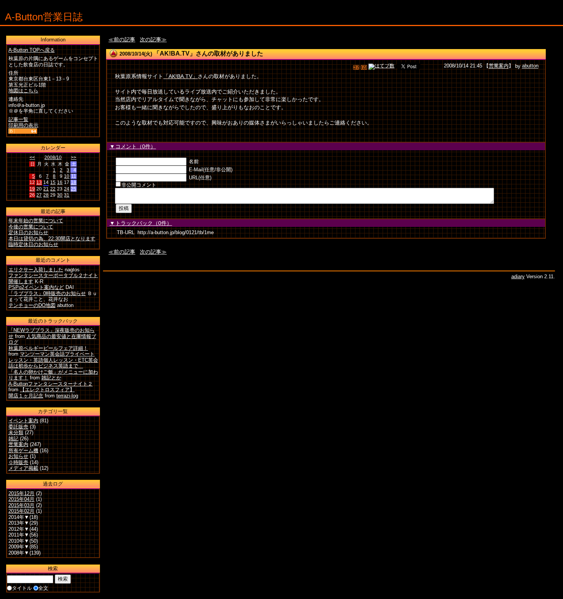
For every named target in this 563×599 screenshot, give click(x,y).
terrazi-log (67, 396)
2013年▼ (18, 523)
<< (32, 157)
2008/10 (53, 157)
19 (32, 189)
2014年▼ (18, 517)
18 (73, 182)
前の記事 (124, 39)
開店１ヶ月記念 (25, 396)
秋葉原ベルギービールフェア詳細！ (48, 348)
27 (39, 195)
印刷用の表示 (23, 125)
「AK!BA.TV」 (180, 76)
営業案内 (499, 66)
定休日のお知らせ (28, 232)
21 (46, 189)
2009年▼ (18, 547)
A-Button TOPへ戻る (31, 50)
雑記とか (51, 378)
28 (46, 195)
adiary (518, 276)
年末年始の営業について (35, 220)
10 (66, 176)
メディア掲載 (23, 468)
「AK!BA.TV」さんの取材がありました (208, 53)
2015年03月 (21, 505)
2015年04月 (21, 499)
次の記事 (150, 39)
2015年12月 (21, 493)
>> (73, 157)
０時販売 (18, 462)
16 (59, 182)
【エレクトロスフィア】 (47, 389)
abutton (530, 66)
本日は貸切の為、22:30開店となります (51, 238)
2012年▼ (18, 529)
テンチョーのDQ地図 (32, 305)
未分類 (15, 432)
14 (46, 182)
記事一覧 (18, 119)
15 (53, 182)
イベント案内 (23, 420)
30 (59, 195)
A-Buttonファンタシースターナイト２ (50, 384)
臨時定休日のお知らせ (33, 244)
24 (66, 189)
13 (39, 182)
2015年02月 (21, 511)
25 (73, 189)
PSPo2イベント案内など (36, 287)
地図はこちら (23, 91)
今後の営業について (30, 227)
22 (53, 189)
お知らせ (18, 456)
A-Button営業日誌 (44, 16)
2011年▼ (18, 535)
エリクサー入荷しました (35, 269)
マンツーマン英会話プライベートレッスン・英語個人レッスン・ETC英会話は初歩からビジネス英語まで (53, 360)
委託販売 (18, 427)
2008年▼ (18, 553)
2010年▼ (18, 541)
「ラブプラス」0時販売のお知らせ (47, 293)
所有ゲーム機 (23, 450)
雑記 (13, 438)
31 (66, 195)
